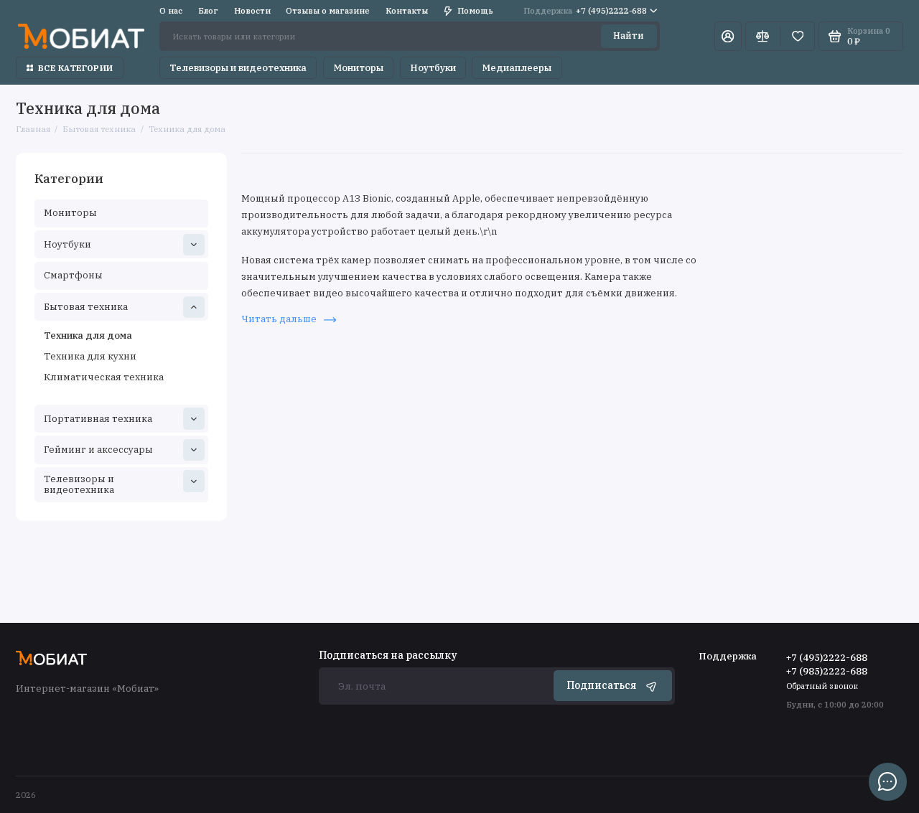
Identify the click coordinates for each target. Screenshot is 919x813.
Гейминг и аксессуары (98, 449)
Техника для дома (88, 335)
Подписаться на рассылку (388, 656)
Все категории (75, 67)
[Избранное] (797, 36)
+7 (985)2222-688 (826, 671)
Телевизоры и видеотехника (238, 68)
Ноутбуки (433, 68)
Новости (252, 10)
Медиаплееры (516, 68)
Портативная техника (98, 419)
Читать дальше (280, 319)
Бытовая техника (86, 307)
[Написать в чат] (887, 781)
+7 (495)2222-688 (585, 10)
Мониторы (358, 68)
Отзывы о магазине (328, 10)
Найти (628, 35)
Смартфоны (73, 275)
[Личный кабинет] (728, 36)
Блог (208, 10)
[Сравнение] (763, 36)
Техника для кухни (90, 356)
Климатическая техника (104, 377)
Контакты (407, 10)
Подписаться (601, 685)
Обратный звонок (822, 685)
